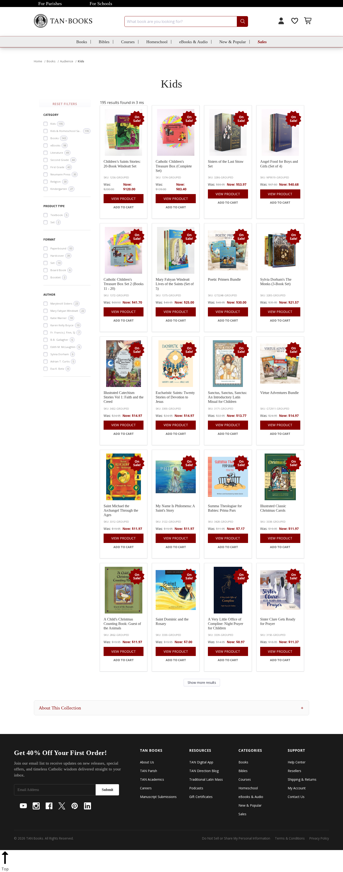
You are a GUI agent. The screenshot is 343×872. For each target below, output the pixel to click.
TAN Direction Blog (204, 771)
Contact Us (296, 796)
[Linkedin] (87, 805)
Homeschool (157, 41)
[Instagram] (36, 805)
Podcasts (196, 788)
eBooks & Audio (193, 41)
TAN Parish (148, 771)
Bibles (104, 41)
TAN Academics (152, 779)
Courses (128, 41)
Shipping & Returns (302, 779)
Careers (146, 788)
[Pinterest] (74, 805)
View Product (123, 198)
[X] (61, 805)
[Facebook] (49, 805)
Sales (262, 41)
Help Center (296, 762)
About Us (147, 762)
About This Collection (171, 707)
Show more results (202, 682)
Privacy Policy (319, 838)
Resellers (294, 771)
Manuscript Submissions (158, 796)
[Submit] (242, 21)
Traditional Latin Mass (206, 779)
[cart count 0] (308, 21)
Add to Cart (123, 207)
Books (81, 41)
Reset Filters (64, 104)
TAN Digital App (201, 762)
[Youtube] (23, 805)
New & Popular (232, 41)
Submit (107, 790)
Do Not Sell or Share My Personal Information (236, 838)
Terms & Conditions (290, 838)
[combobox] (186, 21)
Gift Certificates (201, 796)
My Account (297, 788)
